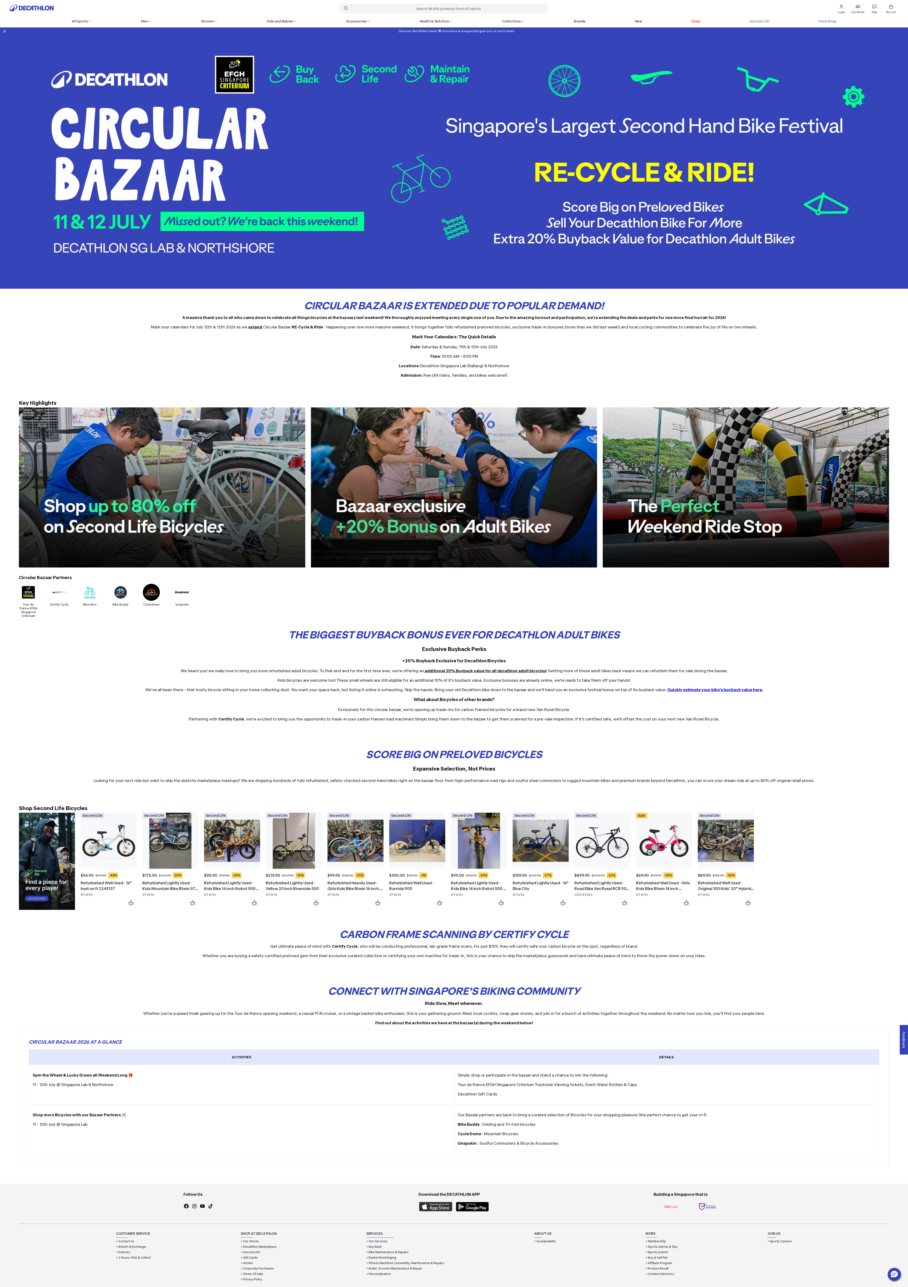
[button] (894, 1274)
